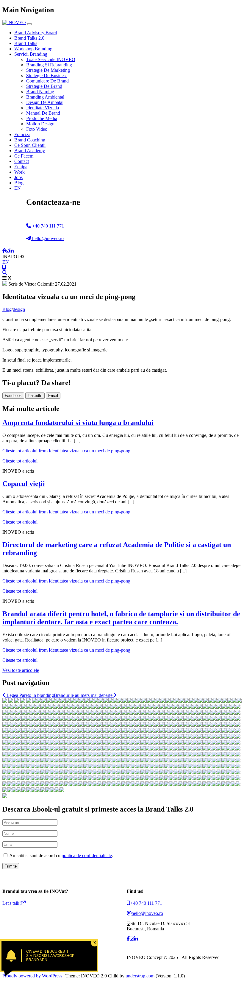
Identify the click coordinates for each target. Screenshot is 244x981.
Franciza (22, 134)
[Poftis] (52, 713)
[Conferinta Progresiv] (210, 701)
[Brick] (172, 701)
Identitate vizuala (42, 107)
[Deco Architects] (114, 707)
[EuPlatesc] (115, 701)
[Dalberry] (195, 707)
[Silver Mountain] (90, 713)
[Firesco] (47, 707)
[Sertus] (28, 713)
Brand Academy (29, 150)
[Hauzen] (201, 701)
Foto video (36, 129)
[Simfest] (114, 713)
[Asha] (33, 713)
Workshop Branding (33, 48)
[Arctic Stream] (158, 701)
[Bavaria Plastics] (182, 701)
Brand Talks (25, 43)
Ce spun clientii (30, 145)
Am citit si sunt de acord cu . (60, 855)
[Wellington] (100, 707)
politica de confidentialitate (87, 855)
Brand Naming (40, 91)
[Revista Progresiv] (157, 713)
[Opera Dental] (66, 707)
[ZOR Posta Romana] (44, 701)
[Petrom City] (128, 713)
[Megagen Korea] (38, 707)
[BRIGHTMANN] (106, 701)
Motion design (40, 123)
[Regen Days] (63, 701)
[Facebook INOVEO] (3, 250)
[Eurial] (152, 707)
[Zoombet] (104, 713)
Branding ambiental (45, 96)
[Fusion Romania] (101, 701)
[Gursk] (53, 701)
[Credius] (176, 707)
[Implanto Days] (67, 701)
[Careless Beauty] (233, 707)
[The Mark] (123, 713)
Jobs (18, 177)
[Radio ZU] (85, 713)
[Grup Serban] (163, 701)
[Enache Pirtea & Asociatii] (110, 701)
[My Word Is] (134, 701)
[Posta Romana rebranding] (48, 701)
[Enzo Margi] (71, 707)
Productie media (41, 118)
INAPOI (13, 256)
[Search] (4, 272)
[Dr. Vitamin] (228, 707)
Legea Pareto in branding (29, 695)
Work (19, 172)
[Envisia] (148, 701)
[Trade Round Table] (142, 707)
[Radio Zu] (28, 701)
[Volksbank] (200, 707)
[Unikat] (91, 701)
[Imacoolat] (157, 707)
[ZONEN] (234, 701)
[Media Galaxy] (119, 707)
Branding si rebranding (49, 64)
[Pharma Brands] (185, 707)
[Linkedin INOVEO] (12, 250)
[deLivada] (214, 707)
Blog (19, 182)
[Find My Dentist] (58, 701)
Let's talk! (11, 903)
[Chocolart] (81, 707)
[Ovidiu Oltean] (57, 713)
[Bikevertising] (104, 707)
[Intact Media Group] (219, 707)
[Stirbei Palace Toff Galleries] (72, 701)
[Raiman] (42, 707)
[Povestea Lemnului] (71, 713)
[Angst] (42, 713)
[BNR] (22, 701)
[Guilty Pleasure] (161, 707)
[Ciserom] (62, 713)
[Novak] (57, 707)
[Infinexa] (39, 701)
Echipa (20, 166)
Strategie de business (46, 75)
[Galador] (166, 707)
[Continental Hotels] (77, 701)
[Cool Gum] (9, 713)
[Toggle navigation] (29, 24)
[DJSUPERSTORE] (147, 713)
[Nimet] (225, 701)
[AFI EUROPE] (125, 701)
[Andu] (14, 713)
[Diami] (66, 713)
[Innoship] (4, 707)
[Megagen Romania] (85, 707)
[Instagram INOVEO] (7, 250)
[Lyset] (144, 701)
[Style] (133, 707)
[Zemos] (19, 707)
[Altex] (34, 701)
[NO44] (14, 707)
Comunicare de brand (47, 80)
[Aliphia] (209, 707)
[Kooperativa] (204, 707)
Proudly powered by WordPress (32, 975)
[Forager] (167, 701)
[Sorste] (138, 707)
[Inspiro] (186, 701)
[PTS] (220, 701)
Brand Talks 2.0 (29, 38)
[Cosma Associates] (95, 707)
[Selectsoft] (96, 701)
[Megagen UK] (119, 713)
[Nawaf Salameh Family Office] (82, 701)
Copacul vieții (23, 484)
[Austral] (23, 713)
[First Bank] (16, 701)
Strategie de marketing (48, 70)
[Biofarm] (10, 701)
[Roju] (190, 707)
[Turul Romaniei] (238, 707)
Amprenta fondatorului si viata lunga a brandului (78, 422)
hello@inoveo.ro (47, 238)
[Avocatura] (223, 707)
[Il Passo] (4, 713)
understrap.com (140, 975)
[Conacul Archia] (47, 713)
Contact (21, 161)
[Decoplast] (177, 701)
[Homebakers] (9, 707)
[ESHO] (206, 701)
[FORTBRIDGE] (196, 701)
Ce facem (23, 155)
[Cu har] (100, 713)
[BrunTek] (19, 713)
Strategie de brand (44, 86)
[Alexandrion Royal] (153, 701)
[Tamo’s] (152, 713)
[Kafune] (142, 713)
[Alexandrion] (81, 713)
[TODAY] (191, 701)
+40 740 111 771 (47, 225)
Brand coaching (29, 139)
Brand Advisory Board (35, 32)
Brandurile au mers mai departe (84, 695)
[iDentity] (109, 707)
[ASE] (4, 701)
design (19, 309)
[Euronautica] (128, 707)
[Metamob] (171, 707)
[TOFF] (239, 701)
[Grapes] (33, 707)
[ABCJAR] (229, 701)
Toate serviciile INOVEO (50, 59)
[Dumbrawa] (215, 701)
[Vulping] (181, 707)
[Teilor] (129, 701)
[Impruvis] (76, 707)
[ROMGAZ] (139, 701)
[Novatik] (95, 713)
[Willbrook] (138, 713)
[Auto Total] (87, 701)
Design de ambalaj (44, 102)
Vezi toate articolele (20, 670)
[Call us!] (4, 267)
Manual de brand (43, 113)
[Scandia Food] (147, 707)
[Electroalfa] (90, 707)
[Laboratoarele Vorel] (123, 707)
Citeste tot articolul (66, 450)
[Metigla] (52, 707)
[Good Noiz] (120, 701)
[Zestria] (133, 713)
